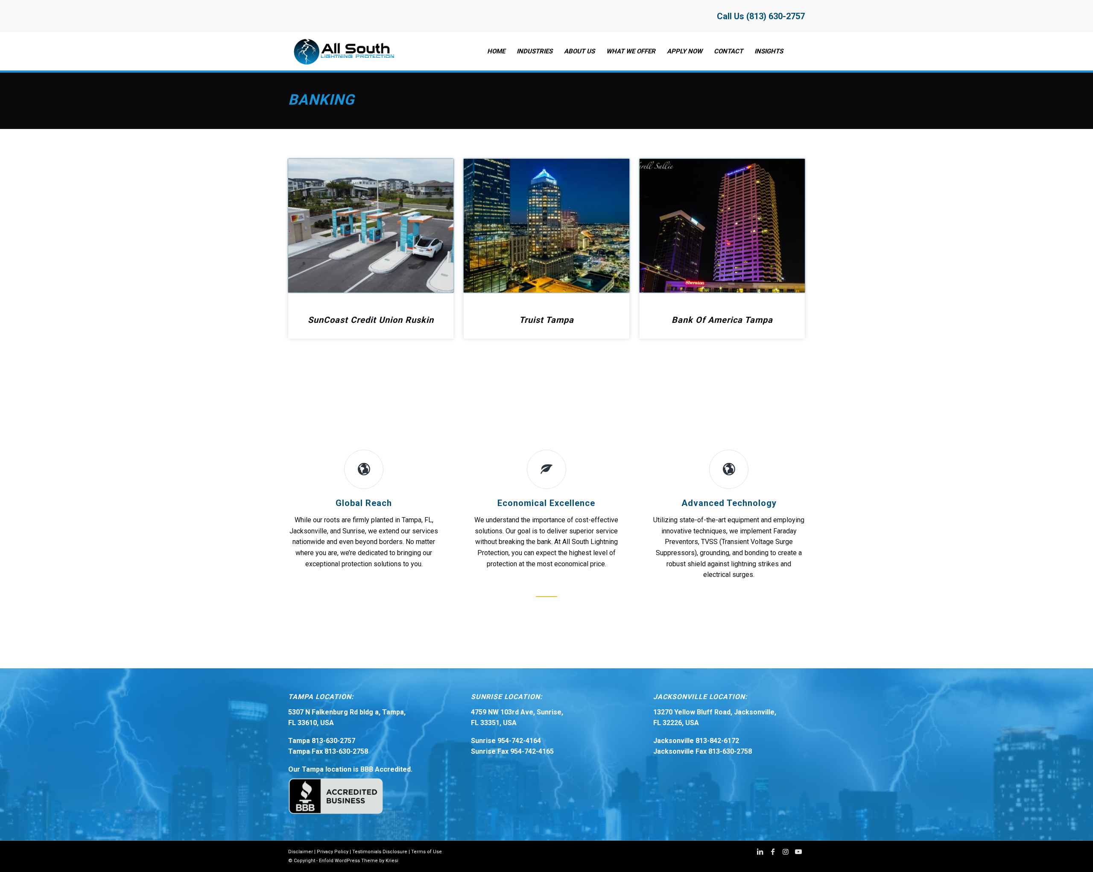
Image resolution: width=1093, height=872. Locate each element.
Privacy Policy (332, 851)
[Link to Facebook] (772, 851)
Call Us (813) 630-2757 (761, 16)
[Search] (797, 51)
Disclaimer (300, 851)
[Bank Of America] (722, 226)
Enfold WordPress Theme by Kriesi (358, 860)
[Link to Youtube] (798, 851)
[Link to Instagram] (785, 851)
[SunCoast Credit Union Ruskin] (370, 226)
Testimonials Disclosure (379, 851)
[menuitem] (496, 51)
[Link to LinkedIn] (760, 851)
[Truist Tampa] (546, 226)
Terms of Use (426, 851)
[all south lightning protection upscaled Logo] (342, 51)
